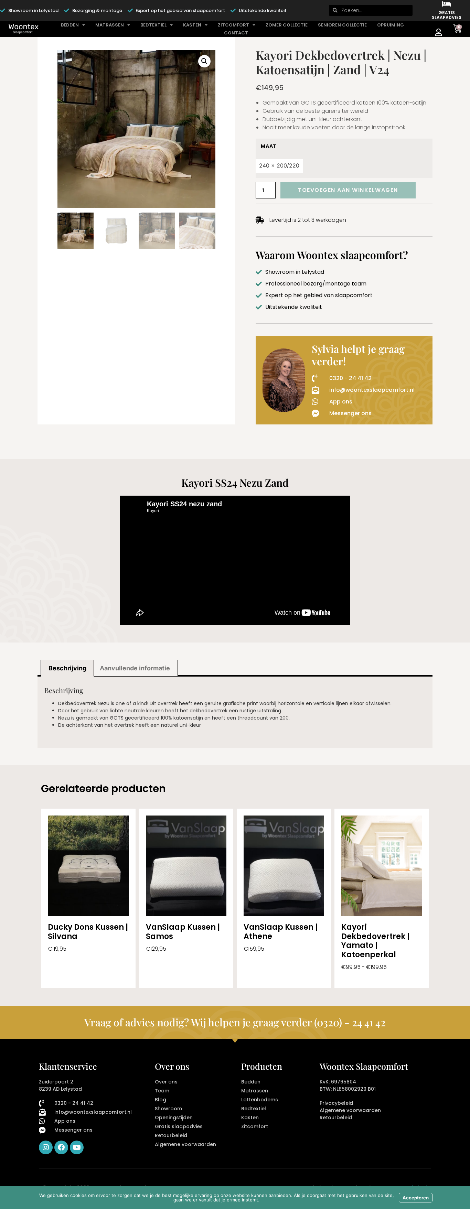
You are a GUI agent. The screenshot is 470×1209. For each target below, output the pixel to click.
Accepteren (416, 1197)
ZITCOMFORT (233, 25)
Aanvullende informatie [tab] (135, 668)
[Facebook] (61, 1147)
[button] (204, 61)
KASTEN (192, 25)
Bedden (70, 25)
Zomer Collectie (287, 25)
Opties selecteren (72, 978)
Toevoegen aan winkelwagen (348, 190)
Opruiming (390, 25)
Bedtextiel (153, 25)
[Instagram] (46, 1147)
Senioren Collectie (342, 25)
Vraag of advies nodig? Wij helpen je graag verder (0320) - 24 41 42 (235, 1022)
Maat (268, 146)
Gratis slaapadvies (446, 15)
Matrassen (109, 25)
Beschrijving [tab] (67, 668)
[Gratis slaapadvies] (446, 4)
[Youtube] (77, 1147)
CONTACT (236, 33)
